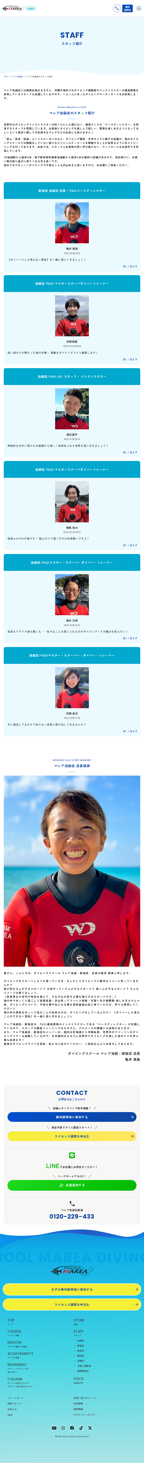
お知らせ (12, 1409)
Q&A (10, 1414)
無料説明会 (127, 8)
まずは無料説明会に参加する (72, 1289)
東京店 (80, 1350)
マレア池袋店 (17, 76)
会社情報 (78, 1403)
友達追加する (75, 1185)
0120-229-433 (72, 1216)
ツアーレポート (16, 1397)
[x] (90, 1428)
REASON (17, 1344)
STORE (79, 1322)
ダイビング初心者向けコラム (20, 1386)
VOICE (79, 1380)
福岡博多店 (83, 1370)
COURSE (15, 1333)
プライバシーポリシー (85, 1414)
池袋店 (80, 1340)
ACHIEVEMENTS (21, 1355)
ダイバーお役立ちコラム (18, 1383)
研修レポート (15, 1403)
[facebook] (72, 1428)
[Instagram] (63, 1428)
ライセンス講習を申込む (72, 1136)
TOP (6, 76)
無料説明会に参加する (72, 1117)
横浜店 (80, 1355)
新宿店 (80, 1345)
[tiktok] (81, 1428)
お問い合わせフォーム (85, 1397)
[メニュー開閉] (139, 8)
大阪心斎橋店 (84, 1365)
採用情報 (78, 1409)
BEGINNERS (18, 1367)
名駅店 (80, 1360)
